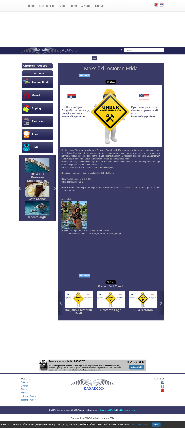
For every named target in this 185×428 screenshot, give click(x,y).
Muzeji (36, 95)
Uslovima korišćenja (107, 410)
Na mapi (84, 75)
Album (72, 5)
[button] (61, 303)
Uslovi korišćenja (28, 396)
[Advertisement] (92, 29)
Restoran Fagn (110, 310)
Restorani (38, 121)
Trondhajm (37, 73)
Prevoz (36, 134)
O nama (86, 5)
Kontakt (100, 5)
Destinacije (46, 5)
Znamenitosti (40, 82)
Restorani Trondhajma (36, 66)
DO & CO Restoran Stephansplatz (37, 177)
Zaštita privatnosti (28, 400)
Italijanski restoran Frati (78, 311)
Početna (30, 5)
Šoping (36, 108)
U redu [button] (156, 425)
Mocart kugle (37, 217)
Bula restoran (143, 310)
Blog (62, 5)
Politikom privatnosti (126, 410)
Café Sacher (37, 199)
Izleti (35, 147)
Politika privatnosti (140, 424)
